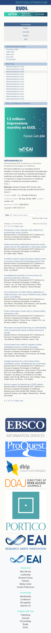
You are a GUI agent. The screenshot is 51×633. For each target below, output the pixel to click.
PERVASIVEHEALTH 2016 (15, 89)
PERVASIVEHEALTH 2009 (15, 47)
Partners (25, 581)
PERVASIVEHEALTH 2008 (15, 69)
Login (44, 2)
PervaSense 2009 (12, 49)
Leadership (25, 575)
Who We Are (25, 572)
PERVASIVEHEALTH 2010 (15, 74)
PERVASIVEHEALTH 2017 (15, 91)
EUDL (25, 627)
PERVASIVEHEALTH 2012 (15, 79)
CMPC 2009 (10, 52)
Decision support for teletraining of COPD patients (23, 384)
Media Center (25, 584)
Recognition (25, 603)
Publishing (25, 615)
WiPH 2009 (10, 54)
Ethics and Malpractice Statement (18, 103)
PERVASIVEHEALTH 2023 (15, 99)
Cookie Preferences (25, 587)
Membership (25, 596)
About (18, 2)
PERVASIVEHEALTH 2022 (15, 96)
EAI (25, 39)
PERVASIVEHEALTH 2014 (15, 84)
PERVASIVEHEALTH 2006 (15, 67)
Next (17, 226)
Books (25, 624)
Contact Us (27, 2)
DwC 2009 (9, 57)
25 (43, 224)
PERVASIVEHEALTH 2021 (15, 94)
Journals (25, 618)
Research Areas (25, 578)
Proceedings (25, 621)
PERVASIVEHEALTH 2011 (15, 77)
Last (21, 226)
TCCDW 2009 (10, 59)
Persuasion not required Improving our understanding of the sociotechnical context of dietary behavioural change (25, 330)
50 (46, 224)
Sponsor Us (25, 606)
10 (41, 224)
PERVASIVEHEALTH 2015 (15, 87)
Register (37, 2)
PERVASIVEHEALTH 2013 (15, 82)
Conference (25, 599)
